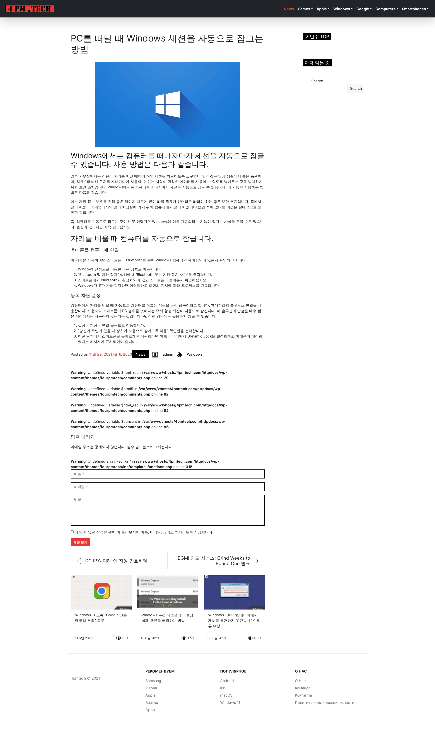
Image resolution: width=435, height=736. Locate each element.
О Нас (300, 680)
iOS (223, 688)
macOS (226, 695)
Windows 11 (230, 702)
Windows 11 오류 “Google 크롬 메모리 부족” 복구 (101, 618)
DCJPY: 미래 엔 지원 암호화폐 (116, 561)
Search (317, 81)
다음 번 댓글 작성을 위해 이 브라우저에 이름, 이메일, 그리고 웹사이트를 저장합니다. (144, 532)
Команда (302, 688)
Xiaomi (151, 688)
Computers (385, 9)
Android (227, 680)
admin (168, 354)
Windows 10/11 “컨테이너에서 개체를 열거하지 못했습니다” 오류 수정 (234, 620)
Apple (322, 9)
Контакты (303, 695)
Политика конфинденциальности (324, 702)
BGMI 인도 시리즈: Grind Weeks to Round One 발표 (214, 560)
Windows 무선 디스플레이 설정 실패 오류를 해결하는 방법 (167, 618)
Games (304, 9)
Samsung (153, 680)
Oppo (150, 709)
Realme (151, 702)
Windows (341, 9)
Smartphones (414, 9)
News (289, 9)
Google (362, 9)
